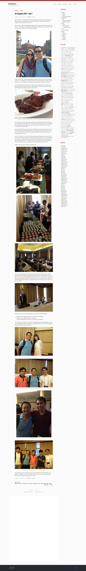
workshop (62, 134)
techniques (73, 127)
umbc (65, 133)
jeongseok (73, 86)
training (63, 132)
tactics (71, 126)
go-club (73, 73)
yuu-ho (62, 137)
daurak (70, 64)
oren (74, 107)
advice (67, 51)
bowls (70, 58)
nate (48, 483)
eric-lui (68, 68)
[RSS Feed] (76, 568)
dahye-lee (16, 483)
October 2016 (63, 149)
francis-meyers (25, 483)
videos (67, 133)
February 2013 (64, 191)
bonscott (67, 58)
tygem (62, 133)
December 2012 (64, 194)
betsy (68, 57)
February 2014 (64, 175)
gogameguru (71, 77)
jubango (71, 87)
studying (68, 126)
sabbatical (63, 119)
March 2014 (63, 174)
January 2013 (63, 192)
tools (64, 130)
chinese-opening (63, 61)
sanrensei (71, 119)
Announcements (65, 30)
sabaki (72, 118)
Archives (75, 4)
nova (62, 105)
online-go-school (67, 107)
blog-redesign (63, 58)
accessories (73, 50)
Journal (16, 10)
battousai (62, 57)
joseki (68, 87)
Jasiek (74, 47)
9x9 (61, 47)
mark (39, 483)
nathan (51, 483)
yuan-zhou (66, 134)
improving (62, 83)
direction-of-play (63, 66)
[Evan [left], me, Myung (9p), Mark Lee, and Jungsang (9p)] (34, 454)
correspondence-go (64, 62)
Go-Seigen (68, 47)
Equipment (64, 34)
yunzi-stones (71, 136)
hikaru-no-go (70, 80)
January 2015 (63, 160)
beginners (65, 57)
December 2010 (64, 201)
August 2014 (63, 167)
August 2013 (63, 183)
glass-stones (70, 73)
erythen (71, 68)
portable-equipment (65, 112)
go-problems (64, 76)
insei (68, 83)
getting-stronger (64, 73)
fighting (70, 69)
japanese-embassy (63, 86)
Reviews (59, 4)
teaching (62, 127)
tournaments (70, 130)
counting (69, 62)
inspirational (71, 83)
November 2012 (64, 195)
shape (65, 120)
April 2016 (63, 152)
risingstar (69, 118)
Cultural (63, 13)
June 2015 (63, 155)
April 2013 (63, 188)
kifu (62, 90)
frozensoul (68, 71)
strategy (68, 125)
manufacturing (66, 97)
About (70, 4)
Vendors (64, 38)
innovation (66, 83)
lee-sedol (67, 93)
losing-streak (69, 96)
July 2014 (63, 168)
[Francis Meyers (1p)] (34, 413)
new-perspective (72, 104)
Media (63, 35)
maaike (62, 97)
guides (67, 79)
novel (64, 105)
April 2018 (63, 145)
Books (63, 32)
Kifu (63, 19)
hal (73, 79)
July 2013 (63, 184)
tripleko (67, 132)
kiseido (65, 90)
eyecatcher (67, 69)
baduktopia (67, 55)
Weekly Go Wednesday (66, 16)
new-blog (67, 104)
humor (73, 82)
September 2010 (64, 205)
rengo (71, 116)
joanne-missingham (64, 87)
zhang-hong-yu (66, 137)
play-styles (68, 111)
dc (72, 64)
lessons (71, 93)
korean (70, 90)
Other (62, 28)
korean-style (64, 91)
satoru (74, 119)
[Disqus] (34, 512)
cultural (62, 64)
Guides (63, 15)
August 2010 (63, 206)
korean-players (73, 90)
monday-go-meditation (67, 100)
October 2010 (63, 203)
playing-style (71, 111)
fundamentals (63, 72)
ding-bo (72, 65)
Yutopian (70, 50)
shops (74, 120)
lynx (72, 96)
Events (21, 10)
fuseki (68, 72)
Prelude (16, 17)
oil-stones (69, 105)
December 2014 (64, 161)
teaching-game (66, 127)
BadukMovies (64, 47)
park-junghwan (70, 108)
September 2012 (64, 198)
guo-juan (69, 79)
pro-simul (67, 115)
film (72, 69)
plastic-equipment (63, 111)
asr (72, 52)
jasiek (67, 86)
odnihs (66, 105)
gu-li (64, 79)
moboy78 (62, 100)
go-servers (72, 76)
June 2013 (63, 186)
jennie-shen (69, 86)
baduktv (72, 55)
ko (68, 90)
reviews (67, 118)
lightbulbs (62, 96)
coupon (72, 62)
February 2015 (64, 159)
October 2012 (63, 196)
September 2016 (64, 151)
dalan (68, 64)
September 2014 (64, 165)
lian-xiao (62, 94)
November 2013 (64, 179)
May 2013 (63, 187)
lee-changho (63, 93)
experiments (63, 69)
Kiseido (62, 48)
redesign (62, 116)
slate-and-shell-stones (69, 122)
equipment (65, 68)
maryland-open (72, 97)
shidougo (67, 120)
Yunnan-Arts (66, 50)
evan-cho (20, 483)
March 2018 (63, 147)
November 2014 (64, 163)
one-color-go (62, 107)
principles (69, 113)
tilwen (62, 130)
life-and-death (70, 94)
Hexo (13, 568)
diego (69, 65)
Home (55, 4)
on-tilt (72, 105)
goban (67, 77)
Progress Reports (65, 25)
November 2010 (64, 202)
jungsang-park (36, 483)
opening (71, 107)
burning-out (73, 58)
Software (64, 36)
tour (65, 130)
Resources (65, 4)
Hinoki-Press (71, 47)
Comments (47, 484)
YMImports (62, 50)
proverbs (73, 115)
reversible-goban (63, 118)
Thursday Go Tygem (66, 21)
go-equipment (68, 75)
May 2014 (63, 171)
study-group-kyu (63, 126)
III (21, 17)
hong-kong (63, 82)
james (72, 84)
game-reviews (71, 72)
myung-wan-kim (44, 483)
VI (26, 17)
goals (65, 77)
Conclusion (32, 17)
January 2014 (63, 176)
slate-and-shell (63, 122)
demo (66, 65)
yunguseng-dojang (65, 136)
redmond (65, 116)
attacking (69, 54)
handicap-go (64, 80)
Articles (62, 12)
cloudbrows (68, 61)
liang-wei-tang (66, 94)
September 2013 (64, 182)
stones (70, 123)
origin (62, 108)
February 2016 (64, 153)
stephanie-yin (66, 123)
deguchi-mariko (63, 65)
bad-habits (72, 54)
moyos (62, 101)
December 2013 (64, 178)
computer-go (72, 61)
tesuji (67, 129)
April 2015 (63, 156)
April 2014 (63, 172)
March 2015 (63, 157)
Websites (64, 39)
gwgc (71, 79)
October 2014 (63, 164)
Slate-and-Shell (71, 48)
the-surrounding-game (71, 129)
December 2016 (64, 148)
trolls (69, 132)
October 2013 (63, 180)
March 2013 (63, 190)
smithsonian (62, 123)
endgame (62, 68)
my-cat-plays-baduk (66, 101)
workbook (70, 133)
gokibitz (62, 79)
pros (71, 115)
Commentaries (64, 17)
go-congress (31, 483)
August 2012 (63, 199)
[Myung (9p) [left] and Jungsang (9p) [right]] (34, 373)
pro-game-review (63, 115)
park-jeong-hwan (65, 108)
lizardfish (66, 96)
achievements (63, 51)
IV (23, 17)
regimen (68, 116)
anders (70, 51)
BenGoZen (12, 3)
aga (68, 51)
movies (72, 100)
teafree (70, 127)
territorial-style (63, 129)
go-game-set (73, 75)
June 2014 (63, 169)
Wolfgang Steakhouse (45, 82)
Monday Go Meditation (66, 20)
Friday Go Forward (67, 27)
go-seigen (69, 76)
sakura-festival (68, 119)
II (20, 17)
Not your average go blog (13, 5)
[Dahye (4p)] (34, 341)
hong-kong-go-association (68, 82)
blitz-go (70, 57)
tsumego (72, 132)
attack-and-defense (64, 54)
